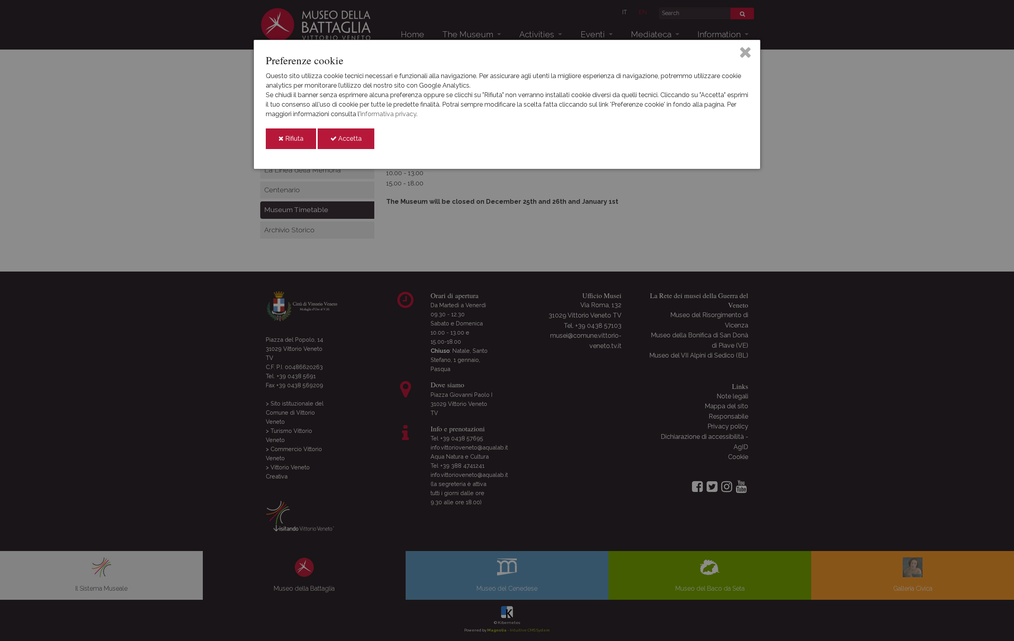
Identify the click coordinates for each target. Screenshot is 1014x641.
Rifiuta (300, 141)
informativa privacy (388, 114)
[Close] (745, 52)
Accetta (355, 141)
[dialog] (507, 104)
